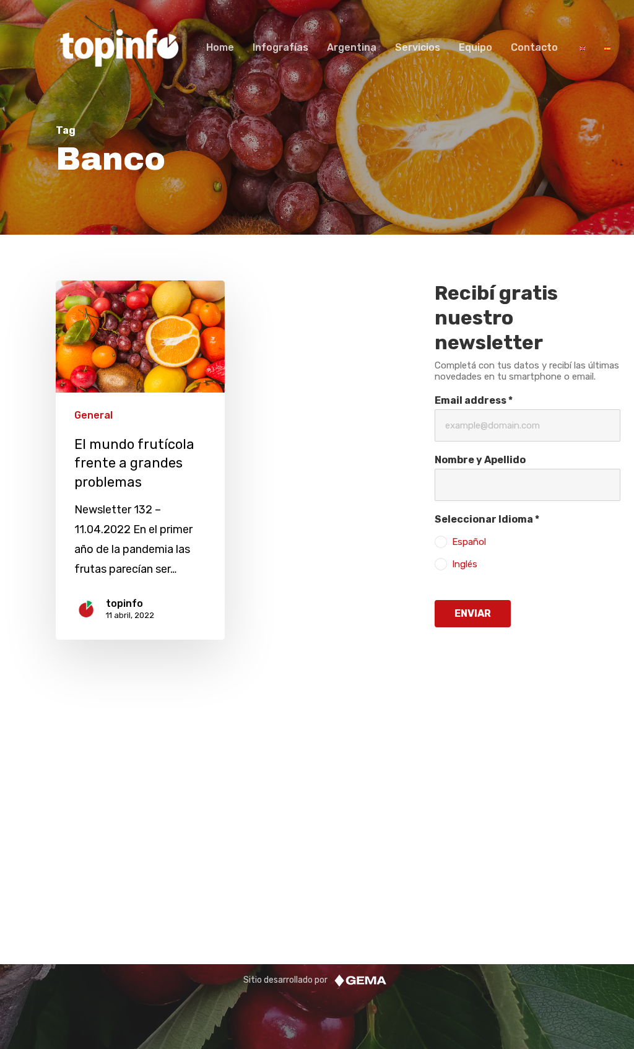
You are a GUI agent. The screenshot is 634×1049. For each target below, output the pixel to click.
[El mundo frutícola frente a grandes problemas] (140, 460)
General (93, 415)
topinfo (124, 603)
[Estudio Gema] (360, 980)
